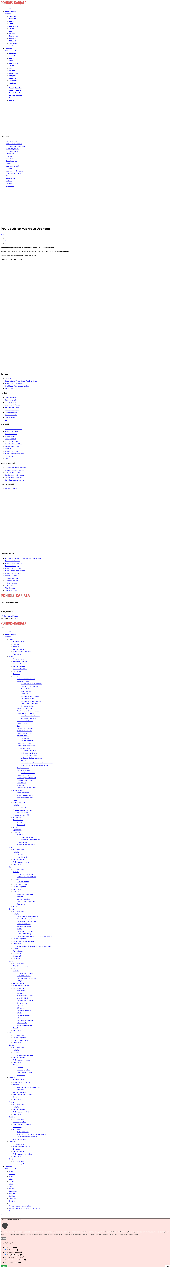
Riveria (11, 100)
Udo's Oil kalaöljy (11, 388)
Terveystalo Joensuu (28, 718)
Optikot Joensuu (23, 681)
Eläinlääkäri (17, 953)
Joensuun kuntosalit (12, 451)
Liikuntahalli (17, 956)
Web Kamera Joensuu (14, 144)
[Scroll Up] (1, 1215)
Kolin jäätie (20, 981)
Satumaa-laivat (10, 400)
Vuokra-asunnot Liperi (20, 1040)
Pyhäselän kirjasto (23, 842)
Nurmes (12, 33)
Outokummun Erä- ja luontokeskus (29, 1087)
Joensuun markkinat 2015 (14, 563)
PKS (18, 726)
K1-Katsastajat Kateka (29, 753)
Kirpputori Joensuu (11, 581)
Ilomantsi (12, 16)
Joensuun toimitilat (13, 151)
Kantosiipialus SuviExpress (26, 978)
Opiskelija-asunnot (23, 812)
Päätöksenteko (11, 51)
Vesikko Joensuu (11, 583)
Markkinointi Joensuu (24, 708)
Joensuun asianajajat (24, 743)
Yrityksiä (16, 879)
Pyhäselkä (10, 186)
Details (4, 1238)
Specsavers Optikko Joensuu (31, 684)
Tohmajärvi (13, 43)
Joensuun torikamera (12, 561)
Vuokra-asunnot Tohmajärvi (22, 1154)
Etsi (2, 628)
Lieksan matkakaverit (24, 1025)
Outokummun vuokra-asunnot (15, 475)
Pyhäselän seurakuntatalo (30, 840)
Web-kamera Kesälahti (25, 894)
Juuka (11, 21)
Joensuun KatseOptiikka (29, 704)
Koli (6, 420)
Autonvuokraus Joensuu (13, 429)
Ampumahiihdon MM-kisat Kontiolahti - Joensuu (34, 946)
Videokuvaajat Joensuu (25, 780)
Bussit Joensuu (12, 161)
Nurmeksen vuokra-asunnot (15, 480)
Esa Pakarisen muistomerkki (27, 1137)
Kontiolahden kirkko (23, 924)
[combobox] (13, 628)
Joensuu (12, 19)
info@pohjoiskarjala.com (9, 616)
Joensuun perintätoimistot (14, 454)
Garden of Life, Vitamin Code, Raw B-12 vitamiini (21, 381)
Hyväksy (4, 1266)
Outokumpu (13, 36)
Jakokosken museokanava (26, 921)
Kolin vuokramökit (11, 402)
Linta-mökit (21, 991)
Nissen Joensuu (26, 691)
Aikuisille (8, 449)
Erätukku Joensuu (11, 578)
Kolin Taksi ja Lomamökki (25, 1020)
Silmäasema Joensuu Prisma (31, 701)
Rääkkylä (12, 41)
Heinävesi (12, 46)
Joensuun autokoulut (12, 431)
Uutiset (9, 181)
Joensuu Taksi (22, 723)
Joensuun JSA (26, 694)
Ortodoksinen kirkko (24, 926)
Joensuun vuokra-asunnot (15, 171)
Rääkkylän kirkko (22, 1132)
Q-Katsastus (25, 760)
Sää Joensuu (11, 176)
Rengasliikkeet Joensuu (13, 444)
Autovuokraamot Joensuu (26, 679)
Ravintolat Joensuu (12, 576)
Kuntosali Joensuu (23, 738)
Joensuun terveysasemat (15, 146)
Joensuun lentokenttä (14, 173)
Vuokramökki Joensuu (24, 731)
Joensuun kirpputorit (24, 733)
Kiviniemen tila (22, 1003)
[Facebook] (5, 239)
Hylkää (167, 1266)
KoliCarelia (20, 1005)
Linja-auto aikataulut (12, 405)
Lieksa (11, 29)
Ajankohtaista (10, 11)
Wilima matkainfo (23, 793)
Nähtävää (20, 835)
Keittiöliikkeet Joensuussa (26, 788)
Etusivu (8, 9)
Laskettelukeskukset (12, 397)
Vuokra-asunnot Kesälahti (26, 901)
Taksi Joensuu (10, 588)
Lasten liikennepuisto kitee (26, 877)
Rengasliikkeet (22, 785)
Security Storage (13, 1262)
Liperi (11, 31)
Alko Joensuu (21, 783)
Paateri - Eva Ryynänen (25, 973)
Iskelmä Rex (21, 822)
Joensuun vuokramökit (13, 573)
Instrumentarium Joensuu (30, 686)
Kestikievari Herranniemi (25, 1000)
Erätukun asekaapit (28, 773)
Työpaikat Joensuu (11, 590)
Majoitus (16, 647)
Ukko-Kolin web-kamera (21, 966)
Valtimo (15, 1065)
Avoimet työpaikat (12, 149)
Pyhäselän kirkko (27, 837)
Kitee (11, 24)
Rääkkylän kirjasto (19, 1139)
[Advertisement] (85, 117)
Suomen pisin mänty (12, 407)
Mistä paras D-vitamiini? (13, 383)
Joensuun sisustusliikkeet (26, 746)
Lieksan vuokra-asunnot (13, 477)
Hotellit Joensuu (11, 434)
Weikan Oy (20, 993)
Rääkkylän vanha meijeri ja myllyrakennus (31, 1134)
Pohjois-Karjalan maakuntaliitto (20, 1206)
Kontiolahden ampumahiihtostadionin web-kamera (34, 936)
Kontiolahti (13, 26)
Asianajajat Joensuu (12, 446)
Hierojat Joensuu (11, 436)
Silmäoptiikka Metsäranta (30, 696)
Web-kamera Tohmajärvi (21, 1146)
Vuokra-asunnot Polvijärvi (22, 1112)
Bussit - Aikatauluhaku (25, 795)
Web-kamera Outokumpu (21, 1082)
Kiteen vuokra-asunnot (13, 473)
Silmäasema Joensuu (28, 699)
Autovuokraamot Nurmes (25, 1055)
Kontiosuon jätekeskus (25, 728)
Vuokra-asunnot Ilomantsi (22, 652)
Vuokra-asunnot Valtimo (25, 1072)
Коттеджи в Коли (11, 412)
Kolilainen (20, 1013)
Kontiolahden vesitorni (25, 931)
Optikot (7, 459)
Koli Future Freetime (24, 1010)
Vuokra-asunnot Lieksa (21, 986)
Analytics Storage (13, 1255)
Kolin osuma (21, 1018)
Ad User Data (12, 1250)
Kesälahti (16, 892)
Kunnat (8, 14)
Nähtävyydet (17, 1129)
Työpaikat (9, 48)
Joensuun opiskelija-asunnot (15, 571)
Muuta (8, 163)
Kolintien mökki (22, 1023)
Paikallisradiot (11, 178)
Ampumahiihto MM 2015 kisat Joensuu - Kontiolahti (23, 558)
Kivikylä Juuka (10, 417)
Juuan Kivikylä (22, 857)
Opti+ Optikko (25, 689)
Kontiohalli (16, 958)
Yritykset (9, 158)
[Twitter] (5, 241)
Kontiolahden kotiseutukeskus (27, 916)
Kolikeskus (20, 1008)
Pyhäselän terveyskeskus (26, 845)
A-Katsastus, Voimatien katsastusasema (35, 765)
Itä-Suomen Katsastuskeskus (31, 758)
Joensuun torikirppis (12, 566)
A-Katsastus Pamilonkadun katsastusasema (37, 763)
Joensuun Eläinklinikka (25, 721)
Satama (19, 929)
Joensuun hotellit (12, 166)
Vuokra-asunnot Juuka (21, 862)
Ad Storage (11, 1247)
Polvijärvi (12, 38)
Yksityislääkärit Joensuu (25, 713)
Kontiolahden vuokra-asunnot (15, 468)
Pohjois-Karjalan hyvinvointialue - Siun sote (15, 95)
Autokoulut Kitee (23, 882)
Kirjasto (15, 949)
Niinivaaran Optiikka (27, 706)
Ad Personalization (13, 1252)
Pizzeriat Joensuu (23, 736)
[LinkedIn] (5, 243)
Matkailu (9, 168)
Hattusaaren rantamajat (25, 996)
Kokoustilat (10, 154)
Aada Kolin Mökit (22, 998)
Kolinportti (20, 854)
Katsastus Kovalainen (28, 751)
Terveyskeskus (18, 951)
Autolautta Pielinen (23, 976)
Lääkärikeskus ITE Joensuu (30, 716)
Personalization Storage (15, 1260)
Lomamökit (20, 1090)
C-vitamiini (8, 378)
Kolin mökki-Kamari (23, 1015)
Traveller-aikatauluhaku (25, 798)
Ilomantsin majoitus (12, 410)
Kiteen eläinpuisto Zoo (25, 874)
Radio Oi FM (21, 825)
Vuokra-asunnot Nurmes (21, 1060)
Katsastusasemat (11, 441)
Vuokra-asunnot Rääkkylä (22, 1124)
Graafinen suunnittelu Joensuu (28, 711)
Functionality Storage (15, 1257)
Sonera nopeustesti (12, 488)
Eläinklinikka (9, 456)
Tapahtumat (10, 183)
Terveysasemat (10, 439)
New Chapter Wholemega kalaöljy (17, 386)
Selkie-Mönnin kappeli (24, 919)
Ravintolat (10, 156)
